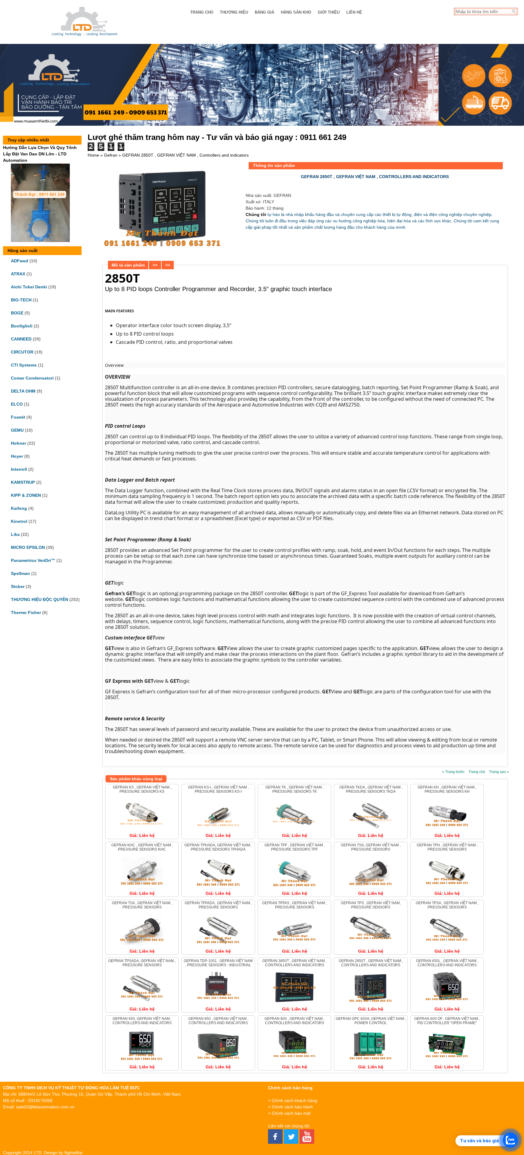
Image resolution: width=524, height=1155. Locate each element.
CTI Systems (24, 365)
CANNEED (21, 339)
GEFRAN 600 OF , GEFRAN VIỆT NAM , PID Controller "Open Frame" (447, 1021)
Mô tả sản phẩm (128, 265)
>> (155, 265)
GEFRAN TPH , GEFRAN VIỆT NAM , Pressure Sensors (447, 847)
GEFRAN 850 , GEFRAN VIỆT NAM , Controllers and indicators (218, 1021)
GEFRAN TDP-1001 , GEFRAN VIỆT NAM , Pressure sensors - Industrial (218, 963)
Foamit (18, 417)
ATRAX (18, 273)
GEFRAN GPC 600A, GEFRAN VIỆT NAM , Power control (371, 1021)
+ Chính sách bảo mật (289, 1113)
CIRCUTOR (22, 352)
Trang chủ (201, 12)
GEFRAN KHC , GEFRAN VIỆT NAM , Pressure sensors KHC (142, 847)
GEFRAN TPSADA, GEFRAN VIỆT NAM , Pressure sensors (142, 963)
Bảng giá (264, 12)
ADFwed (19, 260)
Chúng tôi (256, 214)
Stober (18, 586)
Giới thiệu (329, 12)
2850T (122, 278)
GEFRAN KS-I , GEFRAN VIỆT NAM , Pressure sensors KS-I (218, 789)
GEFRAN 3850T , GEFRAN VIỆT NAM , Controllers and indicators (294, 963)
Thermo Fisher (26, 612)
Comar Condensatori (32, 378)
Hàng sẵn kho (296, 12)
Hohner (18, 443)
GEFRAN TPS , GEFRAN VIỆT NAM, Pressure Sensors (371, 905)
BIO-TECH (21, 299)
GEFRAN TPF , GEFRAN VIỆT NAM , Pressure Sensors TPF (294, 847)
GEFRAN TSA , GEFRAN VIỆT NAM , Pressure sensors (142, 905)
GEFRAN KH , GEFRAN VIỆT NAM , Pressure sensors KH (447, 789)
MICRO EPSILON (28, 547)
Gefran (110, 155)
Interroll (19, 469)
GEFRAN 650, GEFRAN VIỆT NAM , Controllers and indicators (142, 1021)
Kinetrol (19, 521)
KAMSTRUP (23, 482)
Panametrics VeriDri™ (33, 560)
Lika (15, 534)
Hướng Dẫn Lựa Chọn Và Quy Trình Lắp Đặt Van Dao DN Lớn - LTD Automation (40, 154)
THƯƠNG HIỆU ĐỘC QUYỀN (39, 599)
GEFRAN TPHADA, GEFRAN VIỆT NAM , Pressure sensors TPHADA (218, 847)
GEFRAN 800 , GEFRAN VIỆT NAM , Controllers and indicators (294, 1021)
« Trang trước (453, 772)
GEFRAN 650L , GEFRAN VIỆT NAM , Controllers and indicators (447, 963)
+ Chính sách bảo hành (290, 1106)
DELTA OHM (23, 391)
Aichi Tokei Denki (29, 286)
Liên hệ (354, 12)
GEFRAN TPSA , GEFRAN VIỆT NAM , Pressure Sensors (447, 905)
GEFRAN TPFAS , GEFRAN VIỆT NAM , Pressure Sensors (294, 905)
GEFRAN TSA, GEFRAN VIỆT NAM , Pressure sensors (371, 847)
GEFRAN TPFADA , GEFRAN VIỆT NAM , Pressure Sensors (218, 905)
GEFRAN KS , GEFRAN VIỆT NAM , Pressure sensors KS (142, 789)
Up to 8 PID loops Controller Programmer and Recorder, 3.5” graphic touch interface (218, 289)
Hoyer (17, 456)
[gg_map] (468, 1115)
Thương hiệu (234, 12)
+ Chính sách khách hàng (292, 1100)
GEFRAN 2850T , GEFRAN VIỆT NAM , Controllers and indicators (371, 963)
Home (93, 155)
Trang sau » (499, 772)
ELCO (17, 404)
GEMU (17, 430)
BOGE (17, 312)
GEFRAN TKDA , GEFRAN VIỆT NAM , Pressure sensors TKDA (370, 789)
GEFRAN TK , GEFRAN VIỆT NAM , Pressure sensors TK (294, 789)
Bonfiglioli (21, 326)
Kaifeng (19, 508)
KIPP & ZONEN (26, 495)
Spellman (20, 573)
